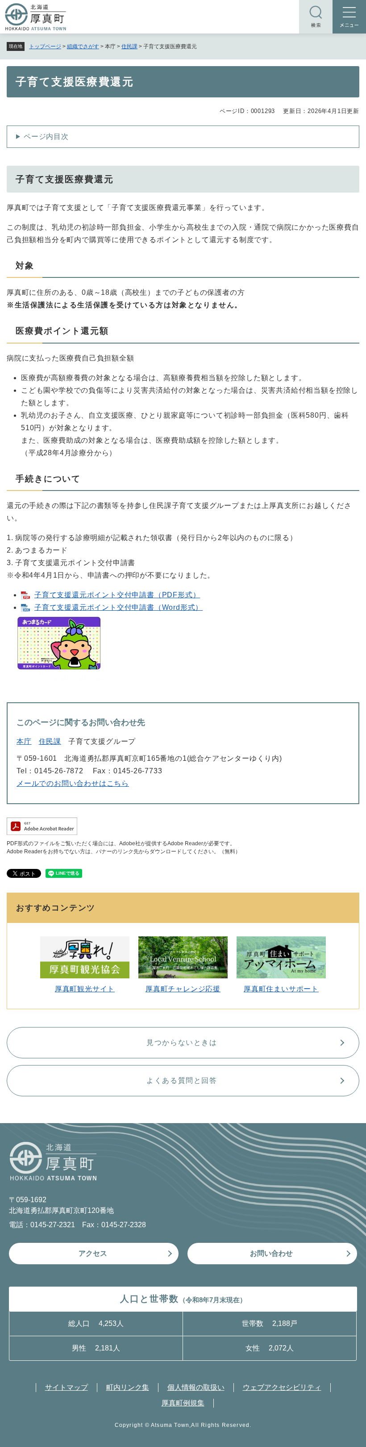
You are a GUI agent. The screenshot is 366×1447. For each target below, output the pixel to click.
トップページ (45, 46)
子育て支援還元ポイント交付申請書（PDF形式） (117, 595)
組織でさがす (83, 46)
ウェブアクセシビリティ (282, 1387)
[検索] (316, 17)
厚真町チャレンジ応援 (183, 989)
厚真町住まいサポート (281, 989)
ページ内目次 (46, 136)
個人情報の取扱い (196, 1387)
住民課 (129, 46)
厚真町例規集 (183, 1403)
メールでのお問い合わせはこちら (73, 783)
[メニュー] (349, 17)
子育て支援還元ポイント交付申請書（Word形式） (118, 607)
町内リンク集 (127, 1387)
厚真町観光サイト (85, 989)
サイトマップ (66, 1387)
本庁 (24, 741)
